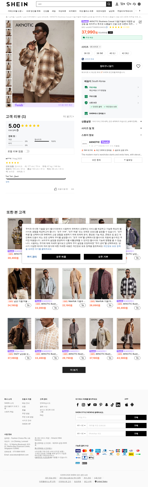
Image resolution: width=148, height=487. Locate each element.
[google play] (132, 406)
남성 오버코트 (42, 17)
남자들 (11, 17)
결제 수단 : (44, 407)
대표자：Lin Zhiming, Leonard (16, 441)
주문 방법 (25, 414)
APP (126, 399)
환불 (24, 410)
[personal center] (117, 4)
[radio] (87, 53)
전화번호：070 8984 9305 (14, 452)
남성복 (18, 17)
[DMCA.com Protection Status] (84, 463)
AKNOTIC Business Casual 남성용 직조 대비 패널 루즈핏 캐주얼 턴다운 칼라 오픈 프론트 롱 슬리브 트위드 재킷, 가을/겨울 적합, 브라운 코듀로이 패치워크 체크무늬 (19, 254)
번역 (7, 182)
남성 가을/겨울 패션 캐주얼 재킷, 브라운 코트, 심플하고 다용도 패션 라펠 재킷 (19, 301)
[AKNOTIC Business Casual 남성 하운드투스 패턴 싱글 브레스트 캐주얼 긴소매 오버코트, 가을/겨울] (47, 283)
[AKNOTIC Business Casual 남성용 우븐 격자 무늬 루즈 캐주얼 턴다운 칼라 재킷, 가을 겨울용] (128, 283)
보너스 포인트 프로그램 (47, 411)
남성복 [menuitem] (111, 11)
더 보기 (74, 370)
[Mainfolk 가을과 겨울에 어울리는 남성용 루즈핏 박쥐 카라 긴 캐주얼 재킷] (74, 283)
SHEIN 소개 (9, 403)
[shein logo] (17, 4)
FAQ (41, 415)
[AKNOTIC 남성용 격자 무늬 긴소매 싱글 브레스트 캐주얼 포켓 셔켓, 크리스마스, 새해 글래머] (128, 233)
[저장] (138, 66)
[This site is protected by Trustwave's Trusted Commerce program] (77, 463)
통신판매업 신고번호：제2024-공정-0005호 (51, 444)
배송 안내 (25, 403)
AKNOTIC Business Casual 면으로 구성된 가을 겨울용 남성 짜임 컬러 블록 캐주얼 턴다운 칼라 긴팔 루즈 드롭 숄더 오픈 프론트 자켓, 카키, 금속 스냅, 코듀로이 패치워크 (101, 354)
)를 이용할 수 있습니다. (58, 457)
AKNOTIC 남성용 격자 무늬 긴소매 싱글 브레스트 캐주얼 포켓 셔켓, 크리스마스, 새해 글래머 (128, 254)
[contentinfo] (111, 454)
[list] (98, 405)
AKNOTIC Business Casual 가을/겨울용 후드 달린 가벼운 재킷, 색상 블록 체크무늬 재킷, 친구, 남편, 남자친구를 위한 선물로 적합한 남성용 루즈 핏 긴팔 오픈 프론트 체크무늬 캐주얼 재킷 (74, 354)
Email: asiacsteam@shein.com (16, 455)
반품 (24, 407)
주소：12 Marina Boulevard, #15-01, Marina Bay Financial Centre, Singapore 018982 (17, 446)
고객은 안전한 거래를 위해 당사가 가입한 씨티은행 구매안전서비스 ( (50, 456)
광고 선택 (87, 482)
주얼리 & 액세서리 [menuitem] (125, 11)
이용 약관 (97, 478)
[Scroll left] (136, 11)
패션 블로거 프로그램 (11, 407)
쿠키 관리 (87, 478)
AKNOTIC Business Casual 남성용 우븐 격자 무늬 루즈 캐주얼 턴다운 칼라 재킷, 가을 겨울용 (128, 304)
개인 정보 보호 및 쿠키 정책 (70, 478)
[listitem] (19, 241)
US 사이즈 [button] (94, 47)
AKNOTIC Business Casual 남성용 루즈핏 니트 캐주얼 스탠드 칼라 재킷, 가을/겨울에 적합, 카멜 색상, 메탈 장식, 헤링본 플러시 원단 (47, 354)
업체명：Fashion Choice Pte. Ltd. (17, 438)
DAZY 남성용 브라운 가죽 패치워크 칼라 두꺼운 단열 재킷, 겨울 (19, 354)
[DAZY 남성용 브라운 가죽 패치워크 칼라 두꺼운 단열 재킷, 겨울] (19, 333)
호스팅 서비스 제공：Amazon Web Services (48, 439)
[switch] (27, 151)
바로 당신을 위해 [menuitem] (33, 11)
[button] (134, 4)
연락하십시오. (45, 403)
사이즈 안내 (26, 420)
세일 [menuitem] (54, 11)
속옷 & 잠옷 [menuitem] (101, 11)
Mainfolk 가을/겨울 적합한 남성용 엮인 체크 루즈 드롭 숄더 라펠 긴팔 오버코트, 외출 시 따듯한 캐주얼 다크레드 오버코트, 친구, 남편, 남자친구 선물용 (101, 301)
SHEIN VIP (26, 424)
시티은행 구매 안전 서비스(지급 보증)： (50, 451)
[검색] (109, 4)
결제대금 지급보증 (42, 457)
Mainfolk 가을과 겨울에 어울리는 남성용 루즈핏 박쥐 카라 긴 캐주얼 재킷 (74, 301)
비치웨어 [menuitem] (72, 11)
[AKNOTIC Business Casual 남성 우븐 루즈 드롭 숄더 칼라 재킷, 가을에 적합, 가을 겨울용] (128, 333)
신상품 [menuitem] (46, 11)
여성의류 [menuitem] (62, 11)
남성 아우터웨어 (29, 17)
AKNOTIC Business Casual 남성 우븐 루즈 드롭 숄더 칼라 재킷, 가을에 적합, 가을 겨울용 (128, 354)
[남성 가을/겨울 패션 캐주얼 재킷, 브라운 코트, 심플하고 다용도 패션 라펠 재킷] (19, 283)
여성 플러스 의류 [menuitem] (86, 11)
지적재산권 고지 (65, 482)
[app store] (127, 406)
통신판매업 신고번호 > (43, 448)
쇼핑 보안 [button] (93, 103)
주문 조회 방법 (27, 417)
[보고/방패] (72, 189)
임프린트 (77, 482)
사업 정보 (8, 434)
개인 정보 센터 (50, 478)
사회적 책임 (8, 412)
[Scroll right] (140, 11)
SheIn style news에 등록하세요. (89, 412)
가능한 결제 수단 (81, 446)
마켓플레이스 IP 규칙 (47, 482)
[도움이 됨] (55, 189)
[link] (122, 4)
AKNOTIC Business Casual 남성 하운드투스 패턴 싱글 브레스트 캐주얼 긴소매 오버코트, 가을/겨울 (47, 304)
